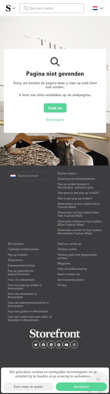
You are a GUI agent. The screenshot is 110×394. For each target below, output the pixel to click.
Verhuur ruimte (67, 249)
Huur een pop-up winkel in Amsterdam (25, 286)
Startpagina (55, 120)
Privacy (62, 285)
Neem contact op (69, 274)
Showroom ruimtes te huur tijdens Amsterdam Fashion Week (80, 231)
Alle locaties (16, 243)
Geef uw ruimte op (69, 243)
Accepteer (81, 387)
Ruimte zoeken (67, 173)
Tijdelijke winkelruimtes (23, 249)
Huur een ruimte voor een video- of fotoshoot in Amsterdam (30, 318)
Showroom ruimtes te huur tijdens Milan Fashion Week (80, 223)
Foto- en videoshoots (21, 279)
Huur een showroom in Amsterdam (22, 295)
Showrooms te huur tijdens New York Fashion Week (78, 214)
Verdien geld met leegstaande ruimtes (77, 256)
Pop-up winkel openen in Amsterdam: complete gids (75, 185)
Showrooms (15, 260)
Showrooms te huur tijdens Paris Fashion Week (79, 205)
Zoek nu (55, 108)
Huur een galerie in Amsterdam (28, 311)
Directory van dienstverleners (76, 178)
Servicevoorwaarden (71, 279)
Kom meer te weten (28, 387)
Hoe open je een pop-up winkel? (79, 192)
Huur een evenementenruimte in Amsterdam (28, 304)
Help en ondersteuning (72, 268)
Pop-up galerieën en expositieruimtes (21, 272)
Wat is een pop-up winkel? (75, 198)
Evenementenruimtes (21, 265)
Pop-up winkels (18, 254)
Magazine (64, 263)
